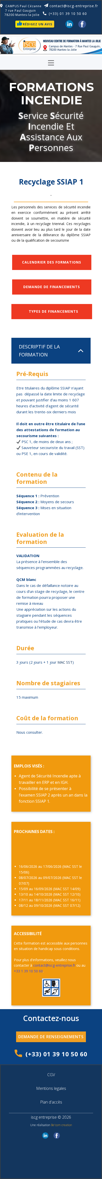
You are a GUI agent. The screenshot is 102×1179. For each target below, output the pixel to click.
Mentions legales (51, 1088)
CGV (51, 1074)
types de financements (51, 311)
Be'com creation (61, 1125)
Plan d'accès (51, 1102)
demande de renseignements (51, 1036)
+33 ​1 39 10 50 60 (28, 971)
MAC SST (65, 662)
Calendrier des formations (51, 262)
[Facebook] (82, 24)
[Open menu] (51, 63)
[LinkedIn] (69, 24)
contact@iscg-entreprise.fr (74, 5)
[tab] (51, 351)
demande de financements (51, 286)
